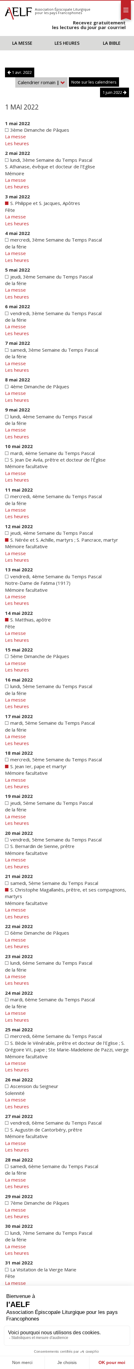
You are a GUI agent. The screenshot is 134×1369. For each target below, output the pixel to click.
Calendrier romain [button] (38, 82)
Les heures (67, 43)
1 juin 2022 (113, 92)
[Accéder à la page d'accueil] (18, 12)
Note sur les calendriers (94, 82)
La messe (22, 43)
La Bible (112, 43)
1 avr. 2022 (21, 72)
